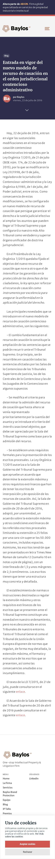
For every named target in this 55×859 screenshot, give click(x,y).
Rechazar (27, 852)
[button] (47, 28)
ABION (24, 4)
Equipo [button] (6, 799)
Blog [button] (5, 804)
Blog (6, 55)
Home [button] (6, 778)
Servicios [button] (8, 787)
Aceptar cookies (27, 844)
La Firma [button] (7, 783)
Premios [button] (7, 813)
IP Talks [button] (7, 808)
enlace (20, 691)
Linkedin (33, 778)
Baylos (20, 97)
